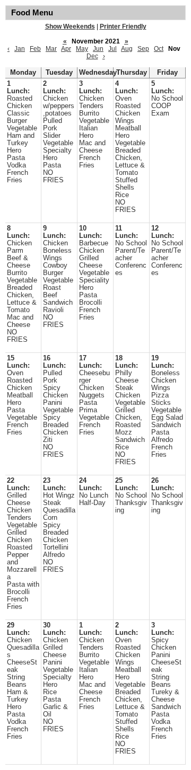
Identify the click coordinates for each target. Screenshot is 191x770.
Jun (98, 48)
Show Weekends (70, 26)
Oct (158, 48)
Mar (51, 48)
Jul (112, 48)
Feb (35, 48)
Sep (143, 48)
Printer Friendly (123, 26)
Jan (19, 48)
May (82, 48)
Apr (66, 48)
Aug (127, 48)
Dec (92, 56)
